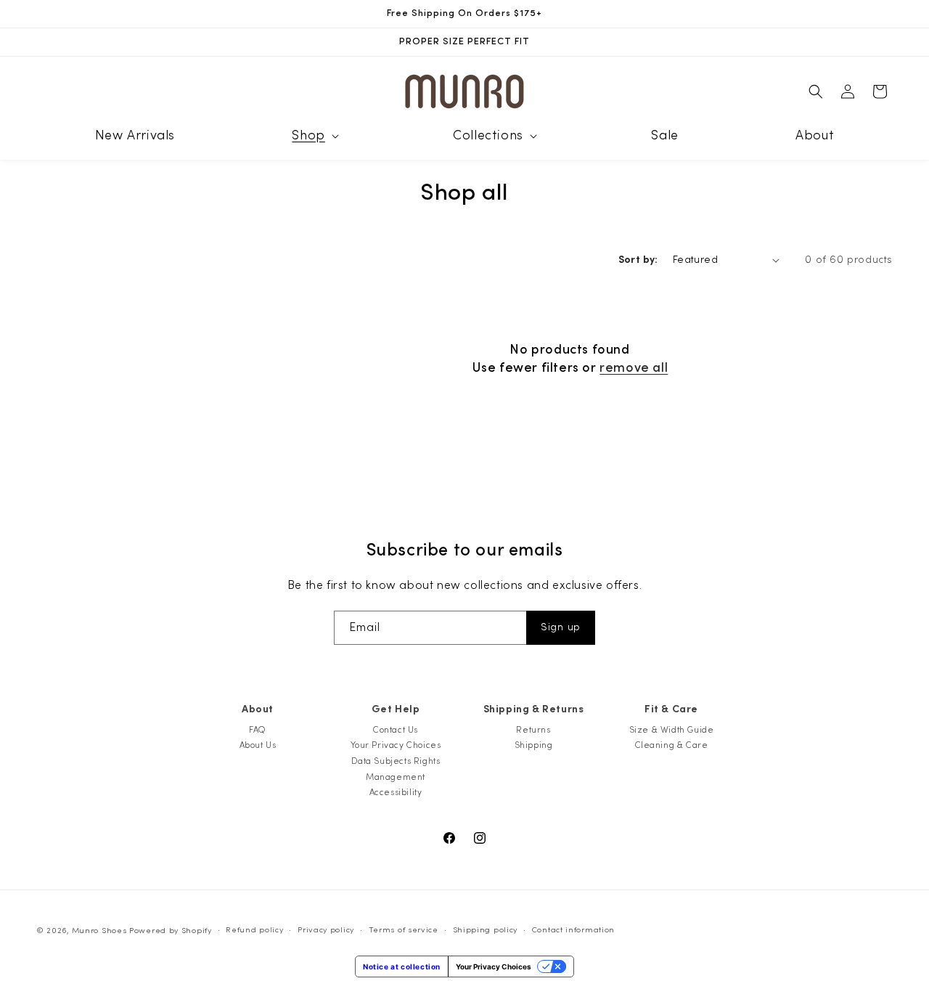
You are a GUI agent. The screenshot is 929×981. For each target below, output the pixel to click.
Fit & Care (671, 709)
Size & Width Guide (671, 730)
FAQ (257, 730)
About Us (258, 745)
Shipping (534, 745)
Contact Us (395, 730)
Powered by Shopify (170, 930)
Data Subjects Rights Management (396, 769)
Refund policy (254, 930)
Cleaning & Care (671, 745)
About (258, 709)
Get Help (396, 709)
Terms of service (403, 930)
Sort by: (638, 260)
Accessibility (395, 792)
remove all (633, 367)
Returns (533, 730)
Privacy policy (326, 930)
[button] (313, 135)
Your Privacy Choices (396, 745)
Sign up (561, 627)
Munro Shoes (99, 930)
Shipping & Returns (533, 709)
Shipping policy (485, 930)
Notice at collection (402, 966)
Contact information (573, 930)
